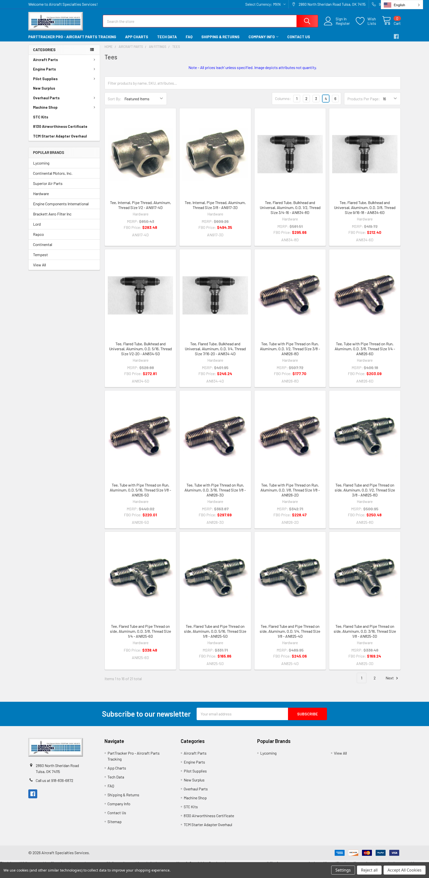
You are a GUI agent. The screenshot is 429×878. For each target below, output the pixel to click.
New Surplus (44, 88)
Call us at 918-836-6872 (54, 780)
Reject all (369, 870)
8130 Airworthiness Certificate (60, 126)
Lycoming (41, 163)
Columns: (283, 98)
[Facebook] (396, 36)
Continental (42, 244)
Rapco (38, 234)
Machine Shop (45, 107)
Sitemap (114, 821)
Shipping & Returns (220, 37)
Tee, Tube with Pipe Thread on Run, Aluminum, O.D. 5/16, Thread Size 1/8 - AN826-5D (140, 490)
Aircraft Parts (45, 59)
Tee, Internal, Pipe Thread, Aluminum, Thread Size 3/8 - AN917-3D (215, 205)
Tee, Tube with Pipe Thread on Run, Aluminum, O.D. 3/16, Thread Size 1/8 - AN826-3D (215, 490)
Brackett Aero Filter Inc (52, 213)
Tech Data (167, 37)
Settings (343, 870)
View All (39, 264)
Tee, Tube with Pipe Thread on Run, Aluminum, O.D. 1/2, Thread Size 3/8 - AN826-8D (290, 348)
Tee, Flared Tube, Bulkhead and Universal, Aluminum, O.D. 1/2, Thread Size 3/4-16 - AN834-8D (290, 207)
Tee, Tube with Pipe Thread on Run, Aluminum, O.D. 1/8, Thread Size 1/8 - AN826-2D (290, 490)
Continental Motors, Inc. (52, 173)
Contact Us (298, 37)
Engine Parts (44, 69)
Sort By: (114, 98)
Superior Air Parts (48, 183)
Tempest (40, 254)
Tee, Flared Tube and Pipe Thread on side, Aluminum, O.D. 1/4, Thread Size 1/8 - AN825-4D (290, 631)
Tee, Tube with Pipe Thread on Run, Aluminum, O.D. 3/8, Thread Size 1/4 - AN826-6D (365, 348)
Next (390, 677)
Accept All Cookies (405, 870)
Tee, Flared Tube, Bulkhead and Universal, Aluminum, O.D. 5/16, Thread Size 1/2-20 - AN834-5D (140, 348)
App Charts (136, 37)
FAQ (189, 37)
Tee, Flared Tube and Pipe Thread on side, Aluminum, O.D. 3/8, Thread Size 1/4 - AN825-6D (140, 631)
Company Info (262, 37)
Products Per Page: (363, 98)
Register (343, 23)
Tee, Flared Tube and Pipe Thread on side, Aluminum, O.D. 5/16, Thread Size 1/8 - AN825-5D (215, 631)
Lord (37, 224)
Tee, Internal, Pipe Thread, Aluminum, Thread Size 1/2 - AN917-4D (140, 205)
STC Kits (40, 117)
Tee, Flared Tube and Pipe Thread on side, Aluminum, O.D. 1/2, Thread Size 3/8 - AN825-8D (365, 490)
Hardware (41, 193)
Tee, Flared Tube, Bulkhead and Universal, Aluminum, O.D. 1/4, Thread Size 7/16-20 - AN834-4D (215, 348)
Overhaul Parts (46, 98)
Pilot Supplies (45, 78)
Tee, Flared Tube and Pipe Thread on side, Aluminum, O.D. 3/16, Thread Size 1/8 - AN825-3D (365, 631)
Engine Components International (61, 203)
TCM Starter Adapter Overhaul (60, 136)
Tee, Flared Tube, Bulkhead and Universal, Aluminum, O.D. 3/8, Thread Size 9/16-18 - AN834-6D (364, 207)
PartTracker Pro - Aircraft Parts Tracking (72, 37)
